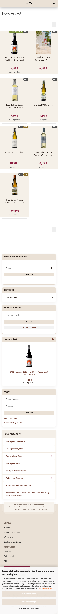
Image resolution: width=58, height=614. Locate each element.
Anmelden (29, 274)
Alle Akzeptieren (29, 594)
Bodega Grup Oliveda (15, 441)
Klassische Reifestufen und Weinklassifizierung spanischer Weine (27, 494)
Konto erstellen (10, 418)
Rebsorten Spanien (14, 478)
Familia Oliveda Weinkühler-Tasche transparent (43, 59)
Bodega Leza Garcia (15, 456)
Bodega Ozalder (13, 463)
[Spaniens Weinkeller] (29, 3)
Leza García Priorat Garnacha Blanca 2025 (14, 201)
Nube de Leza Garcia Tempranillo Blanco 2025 (14, 106)
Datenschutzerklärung (47, 588)
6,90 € (29, 380)
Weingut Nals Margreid (16, 470)
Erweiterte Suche (29, 327)
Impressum (9, 551)
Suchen (29, 322)
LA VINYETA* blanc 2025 (43, 105)
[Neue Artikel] (53, 339)
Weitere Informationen (29, 608)
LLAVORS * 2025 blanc (14, 152)
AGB (5, 561)
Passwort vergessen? (13, 422)
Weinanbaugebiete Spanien (18, 485)
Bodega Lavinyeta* (14, 449)
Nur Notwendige (29, 602)
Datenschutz (9, 556)
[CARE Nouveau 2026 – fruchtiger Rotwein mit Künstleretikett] (29, 355)
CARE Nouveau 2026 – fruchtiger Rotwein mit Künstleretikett (14, 59)
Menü (4, 4)
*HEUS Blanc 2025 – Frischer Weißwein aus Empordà (43, 154)
